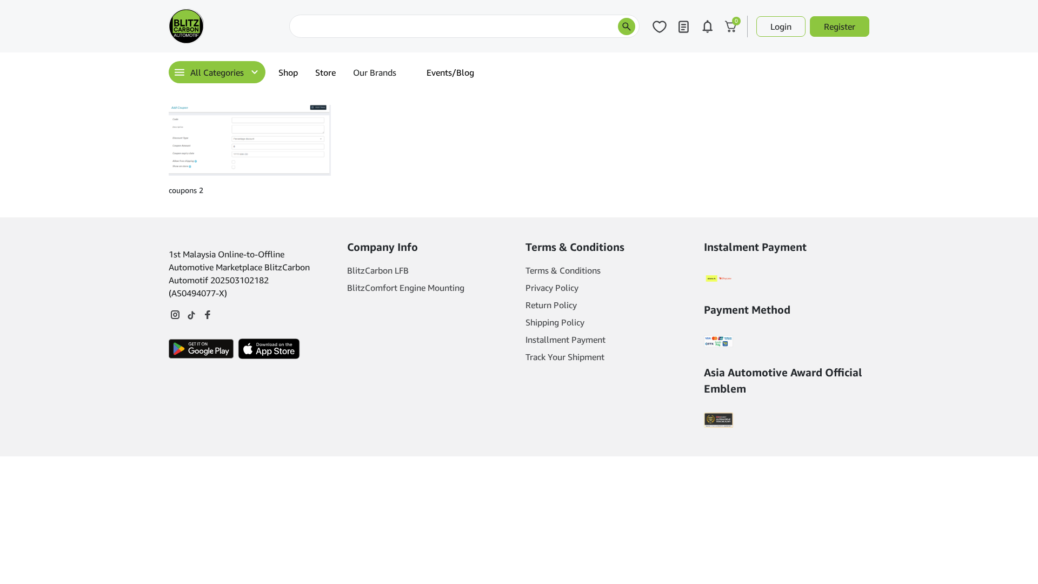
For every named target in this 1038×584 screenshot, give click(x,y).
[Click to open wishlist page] (659, 26)
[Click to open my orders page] (683, 26)
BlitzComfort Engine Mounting (405, 287)
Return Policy (551, 305)
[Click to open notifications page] (707, 26)
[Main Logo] (223, 26)
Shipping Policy (554, 322)
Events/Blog (450, 72)
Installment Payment (565, 339)
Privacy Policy (551, 287)
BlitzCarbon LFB (378, 270)
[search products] (626, 26)
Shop (288, 72)
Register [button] (839, 26)
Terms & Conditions (563, 270)
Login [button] (780, 26)
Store (325, 72)
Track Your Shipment (564, 356)
